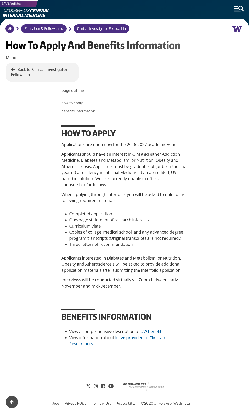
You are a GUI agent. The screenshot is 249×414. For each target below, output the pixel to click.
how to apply (72, 103)
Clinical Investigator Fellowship (101, 29)
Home (8, 31)
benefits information (78, 111)
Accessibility (127, 402)
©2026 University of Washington (166, 404)
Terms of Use (103, 402)
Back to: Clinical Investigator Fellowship (39, 72)
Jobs (57, 402)
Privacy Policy (77, 402)
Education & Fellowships (44, 29)
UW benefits (151, 331)
